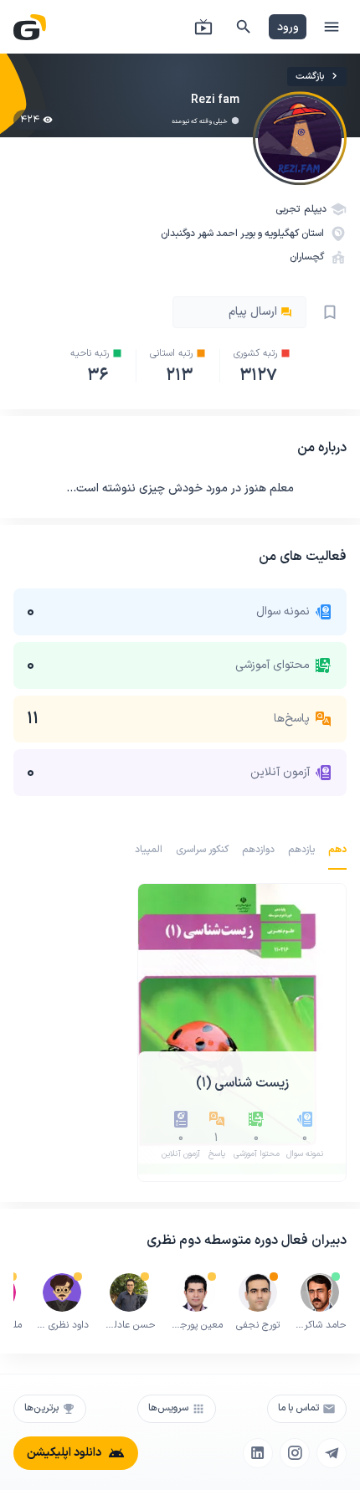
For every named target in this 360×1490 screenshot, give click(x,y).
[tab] (337, 850)
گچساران (307, 257)
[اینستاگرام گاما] (295, 1453)
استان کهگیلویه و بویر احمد (271, 233)
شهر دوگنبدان (188, 233)
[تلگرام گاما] (331, 1453)
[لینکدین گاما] (258, 1453)
